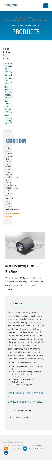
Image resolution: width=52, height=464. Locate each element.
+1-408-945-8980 (15, 448)
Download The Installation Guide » (26, 401)
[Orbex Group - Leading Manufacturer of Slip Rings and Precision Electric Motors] (11, 5)
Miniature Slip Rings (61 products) (8, 67)
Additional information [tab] (22, 410)
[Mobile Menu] (45, 5)
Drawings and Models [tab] (21, 417)
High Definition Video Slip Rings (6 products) (8, 92)
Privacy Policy (38, 445)
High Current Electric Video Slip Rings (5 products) (9, 106)
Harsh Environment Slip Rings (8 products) (9, 119)
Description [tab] (17, 303)
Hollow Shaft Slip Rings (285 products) (9, 79)
